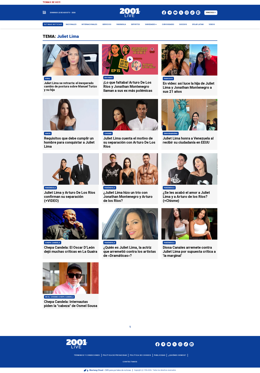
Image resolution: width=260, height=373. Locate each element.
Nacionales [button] (71, 24)
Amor (48, 133)
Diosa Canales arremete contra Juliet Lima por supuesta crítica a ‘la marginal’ (189, 251)
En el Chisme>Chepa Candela (59, 297)
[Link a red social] (157, 344)
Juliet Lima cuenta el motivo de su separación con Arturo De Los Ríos (129, 142)
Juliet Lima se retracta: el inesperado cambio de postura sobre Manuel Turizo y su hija (70, 86)
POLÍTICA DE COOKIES (140, 355)
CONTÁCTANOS (130, 362)
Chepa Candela (52, 243)
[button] (44, 12)
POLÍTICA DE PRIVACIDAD (115, 355)
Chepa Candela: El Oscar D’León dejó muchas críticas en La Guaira (70, 249)
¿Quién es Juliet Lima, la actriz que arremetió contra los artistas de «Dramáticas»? (129, 251)
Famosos (168, 79)
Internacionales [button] (89, 24)
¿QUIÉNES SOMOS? (177, 355)
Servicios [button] (106, 24)
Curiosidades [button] (168, 24)
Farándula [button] (121, 24)
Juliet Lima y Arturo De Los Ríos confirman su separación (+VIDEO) (69, 196)
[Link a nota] (71, 60)
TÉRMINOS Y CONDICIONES (87, 355)
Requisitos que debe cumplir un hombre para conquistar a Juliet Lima (69, 142)
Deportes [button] (135, 24)
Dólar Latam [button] (198, 24)
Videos (212, 24)
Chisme (108, 133)
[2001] (130, 12)
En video (108, 78)
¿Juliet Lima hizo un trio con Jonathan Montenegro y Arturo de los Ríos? (127, 196)
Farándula (50, 188)
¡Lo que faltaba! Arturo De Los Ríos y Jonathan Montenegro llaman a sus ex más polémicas (127, 86)
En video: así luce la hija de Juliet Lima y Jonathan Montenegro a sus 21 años (188, 87)
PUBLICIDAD (159, 355)
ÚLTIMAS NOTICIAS (53, 24)
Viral (47, 79)
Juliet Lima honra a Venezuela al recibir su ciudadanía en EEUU (188, 140)
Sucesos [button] (183, 24)
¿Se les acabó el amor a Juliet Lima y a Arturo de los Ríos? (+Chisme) (186, 196)
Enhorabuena (171, 133)
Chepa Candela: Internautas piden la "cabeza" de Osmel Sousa (70, 304)
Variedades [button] (150, 24)
